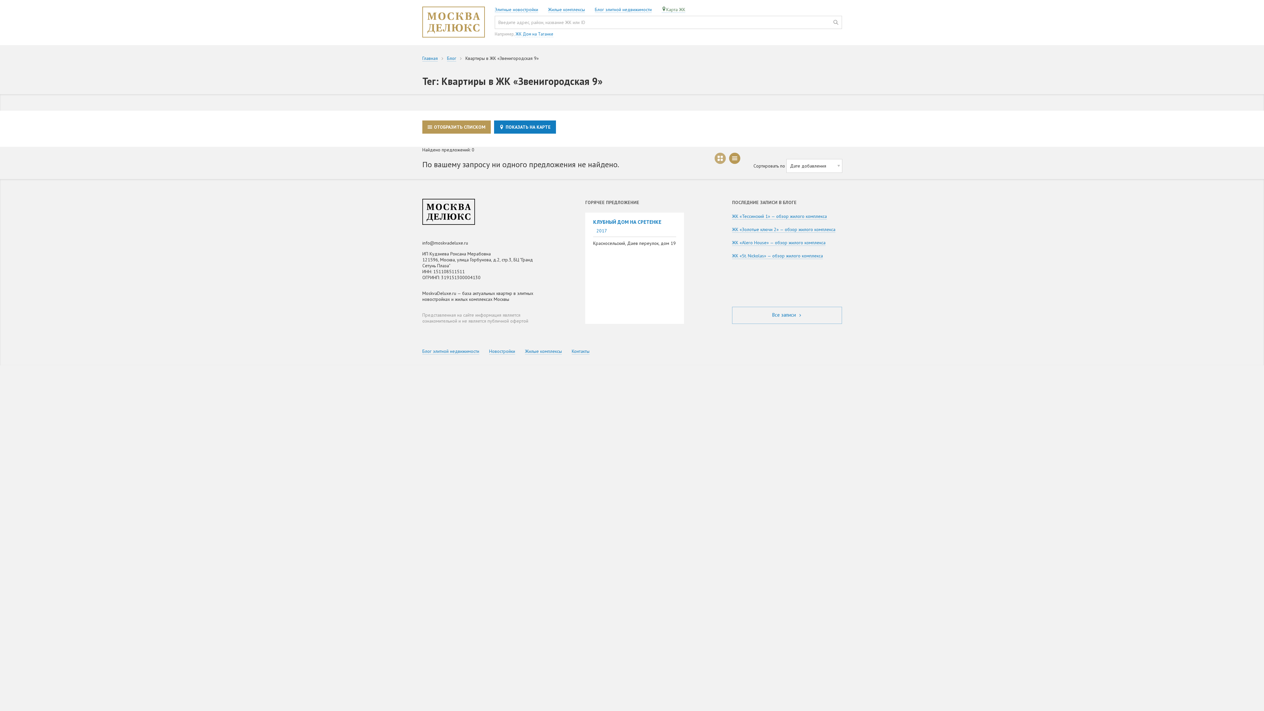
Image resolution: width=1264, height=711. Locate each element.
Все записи (784, 315)
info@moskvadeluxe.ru (445, 243)
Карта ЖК (675, 10)
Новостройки (502, 351)
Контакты (581, 351)
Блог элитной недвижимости (623, 10)
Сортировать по (769, 166)
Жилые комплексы (566, 10)
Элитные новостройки (516, 10)
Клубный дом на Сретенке (627, 222)
